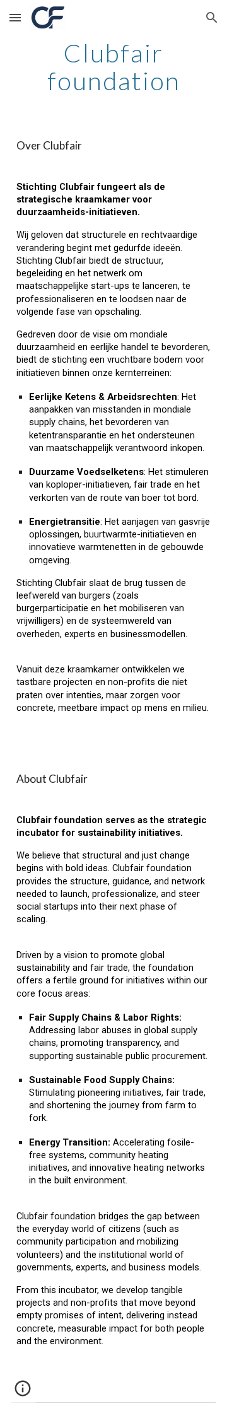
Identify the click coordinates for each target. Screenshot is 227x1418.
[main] (113, 67)
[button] (15, 17)
